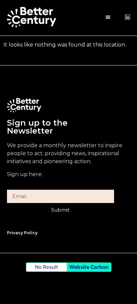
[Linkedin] (127, 17)
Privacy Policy (22, 232)
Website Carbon (88, 267)
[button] (108, 17)
